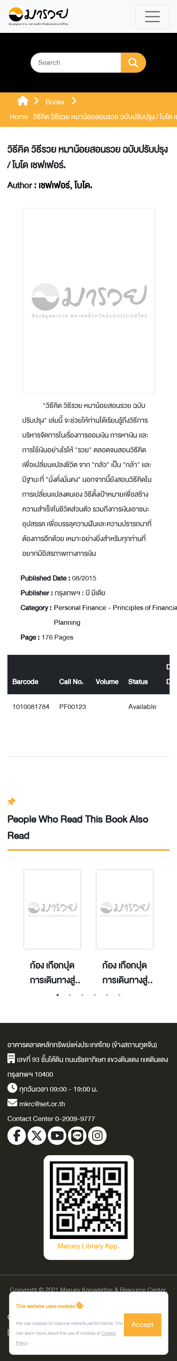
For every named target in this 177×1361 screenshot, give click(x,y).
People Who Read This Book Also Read (77, 827)
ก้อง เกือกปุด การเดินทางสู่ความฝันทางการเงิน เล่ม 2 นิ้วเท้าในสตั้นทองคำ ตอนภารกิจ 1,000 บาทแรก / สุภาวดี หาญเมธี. (52, 973)
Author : (50, 185)
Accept (143, 1325)
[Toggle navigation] (152, 17)
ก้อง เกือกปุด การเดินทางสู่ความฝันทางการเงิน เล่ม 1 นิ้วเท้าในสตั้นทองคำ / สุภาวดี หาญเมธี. (124, 973)
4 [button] (95, 995)
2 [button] (70, 995)
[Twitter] (37, 1135)
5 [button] (107, 995)
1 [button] (58, 995)
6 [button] (119, 995)
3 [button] (82, 995)
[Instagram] (97, 1135)
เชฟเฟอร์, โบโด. (66, 185)
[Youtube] (57, 1135)
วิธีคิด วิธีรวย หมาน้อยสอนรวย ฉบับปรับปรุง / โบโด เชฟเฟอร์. (87, 157)
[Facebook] (16, 1135)
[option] (52, 919)
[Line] (77, 1135)
